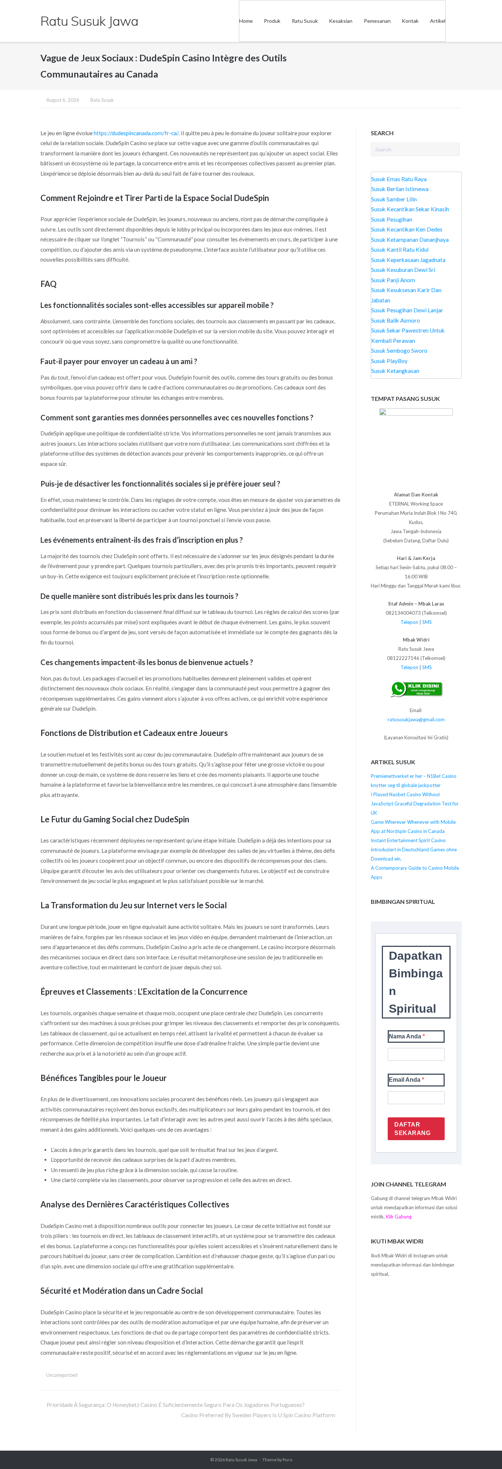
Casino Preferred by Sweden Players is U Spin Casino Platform (258, 1415)
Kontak (410, 21)
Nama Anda (406, 1036)
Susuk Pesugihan (391, 219)
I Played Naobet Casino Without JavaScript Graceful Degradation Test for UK (415, 803)
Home (246, 21)
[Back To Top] (482, 1449)
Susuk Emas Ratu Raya (399, 179)
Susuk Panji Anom (393, 280)
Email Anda (405, 1080)
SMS (427, 622)
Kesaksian (340, 21)
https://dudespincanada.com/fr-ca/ (136, 133)
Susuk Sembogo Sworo (399, 350)
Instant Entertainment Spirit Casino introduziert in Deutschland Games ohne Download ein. (414, 849)
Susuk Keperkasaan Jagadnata (408, 259)
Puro (287, 1459)
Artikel (437, 21)
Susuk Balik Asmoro (395, 320)
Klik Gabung (399, 1217)
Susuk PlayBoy (389, 361)
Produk (272, 21)
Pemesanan (377, 21)
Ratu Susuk (305, 21)
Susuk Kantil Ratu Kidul (400, 249)
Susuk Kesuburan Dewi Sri (403, 269)
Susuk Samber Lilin (394, 199)
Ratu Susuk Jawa (241, 1459)
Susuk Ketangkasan (395, 370)
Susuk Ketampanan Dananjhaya (410, 239)
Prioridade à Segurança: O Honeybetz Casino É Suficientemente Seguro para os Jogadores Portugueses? (175, 1404)
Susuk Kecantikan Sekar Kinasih (410, 209)
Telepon (409, 622)
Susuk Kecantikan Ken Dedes (406, 229)
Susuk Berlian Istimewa (400, 189)
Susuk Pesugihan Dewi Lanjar (407, 310)
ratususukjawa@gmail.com (416, 719)
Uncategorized (62, 1375)
